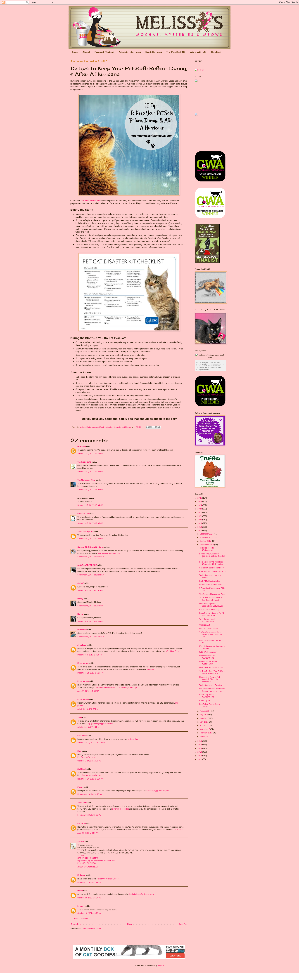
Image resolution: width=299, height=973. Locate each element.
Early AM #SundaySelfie (209, 581)
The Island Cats (84, 462)
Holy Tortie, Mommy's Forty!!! (211, 667)
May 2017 (204, 722)
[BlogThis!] (150, 427)
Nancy (80, 599)
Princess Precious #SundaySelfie (207, 657)
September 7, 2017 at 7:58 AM (90, 472)
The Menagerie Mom (86, 480)
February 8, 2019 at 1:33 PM (89, 815)
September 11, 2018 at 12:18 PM (91, 743)
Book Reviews (153, 52)
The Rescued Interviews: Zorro (212, 594)
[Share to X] (153, 427)
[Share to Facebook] (156, 427)
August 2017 (205, 711)
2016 (199, 741)
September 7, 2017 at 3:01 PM (90, 590)
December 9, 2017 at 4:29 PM (89, 655)
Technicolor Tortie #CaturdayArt (206, 549)
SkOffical (81, 769)
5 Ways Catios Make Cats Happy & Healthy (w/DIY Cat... (210, 634)
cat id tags (178, 830)
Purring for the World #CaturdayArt (208, 663)
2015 (199, 745)
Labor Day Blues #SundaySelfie (206, 696)
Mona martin (82, 663)
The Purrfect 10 (175, 52)
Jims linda (81, 645)
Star (79, 751)
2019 (199, 523)
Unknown (81, 446)
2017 (199, 531)
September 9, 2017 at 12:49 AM (90, 637)
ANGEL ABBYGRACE (87, 565)
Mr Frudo (81, 875)
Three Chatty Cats (85, 532)
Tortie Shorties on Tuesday (210, 685)
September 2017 (207, 545)
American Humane (91, 200)
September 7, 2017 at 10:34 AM (90, 575)
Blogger (161, 965)
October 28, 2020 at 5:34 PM (89, 898)
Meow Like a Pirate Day (209, 609)
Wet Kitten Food (172, 651)
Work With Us (198, 52)
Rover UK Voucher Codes (108, 879)
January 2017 (206, 736)
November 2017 (207, 537)
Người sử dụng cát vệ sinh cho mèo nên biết (96, 861)
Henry (80, 891)
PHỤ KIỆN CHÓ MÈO (86, 863)
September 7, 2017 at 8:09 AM (90, 490)
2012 (199, 756)
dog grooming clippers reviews (100, 724)
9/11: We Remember (208, 652)
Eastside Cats (83, 513)
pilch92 (80, 583)
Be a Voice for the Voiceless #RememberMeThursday (211, 563)
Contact (216, 52)
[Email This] (147, 427)
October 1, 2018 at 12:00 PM (89, 761)
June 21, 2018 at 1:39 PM (88, 691)
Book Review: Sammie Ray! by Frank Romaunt (212, 614)
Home (74, 52)
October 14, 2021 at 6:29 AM (89, 913)
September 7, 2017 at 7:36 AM (90, 453)
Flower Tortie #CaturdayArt (210, 585)
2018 (199, 527)
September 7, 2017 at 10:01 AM (90, 557)
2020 (199, 520)
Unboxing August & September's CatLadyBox (211, 605)
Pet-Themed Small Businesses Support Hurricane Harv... (212, 690)
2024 (199, 505)
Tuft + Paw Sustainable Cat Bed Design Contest (210, 599)
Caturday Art (204, 625)
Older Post (182, 924)
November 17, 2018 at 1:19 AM (90, 779)
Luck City (81, 823)
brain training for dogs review (141, 894)
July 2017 (204, 715)
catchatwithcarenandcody (109, 553)
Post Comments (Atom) (91, 929)
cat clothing (133, 739)
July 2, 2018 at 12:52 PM (87, 709)
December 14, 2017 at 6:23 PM (90, 673)
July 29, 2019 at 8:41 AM (87, 867)
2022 (199, 512)
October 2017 (206, 541)
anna (79, 717)
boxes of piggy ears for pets (157, 791)
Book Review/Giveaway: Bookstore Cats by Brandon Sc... (212, 556)
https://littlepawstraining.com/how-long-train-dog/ (116, 687)
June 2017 (204, 718)
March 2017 (205, 729)
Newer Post (76, 924)
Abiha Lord (82, 803)
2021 (199, 516)
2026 (199, 498)
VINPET (80, 841)
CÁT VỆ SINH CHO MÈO (87, 858)
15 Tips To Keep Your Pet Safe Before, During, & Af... (212, 672)
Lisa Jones (82, 736)
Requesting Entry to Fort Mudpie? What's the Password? (209, 679)
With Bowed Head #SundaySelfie (207, 620)
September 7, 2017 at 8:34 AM (90, 505)
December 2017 (207, 534)
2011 (199, 759)
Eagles (80, 787)
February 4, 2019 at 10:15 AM (89, 794)
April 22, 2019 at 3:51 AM (88, 833)
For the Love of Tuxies (208, 628)
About (86, 52)
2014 (199, 748)
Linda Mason (83, 681)
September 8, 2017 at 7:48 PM (90, 606)
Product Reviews (104, 52)
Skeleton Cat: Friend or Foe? (211, 568)
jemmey (81, 906)
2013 (199, 752)
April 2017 (204, 725)
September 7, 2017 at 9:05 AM (90, 523)
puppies (150, 669)
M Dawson (82, 630)
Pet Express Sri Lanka (86, 757)
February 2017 (206, 733)
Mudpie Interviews (130, 52)
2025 (199, 501)
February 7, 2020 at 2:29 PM (89, 882)
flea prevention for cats (91, 775)
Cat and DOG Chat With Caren (90, 547)
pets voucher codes (120, 809)
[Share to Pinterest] (159, 427)
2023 (199, 509)
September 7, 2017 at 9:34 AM (90, 539)
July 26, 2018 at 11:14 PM (88, 727)
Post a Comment (81, 919)
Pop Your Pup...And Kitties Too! (212, 571)
